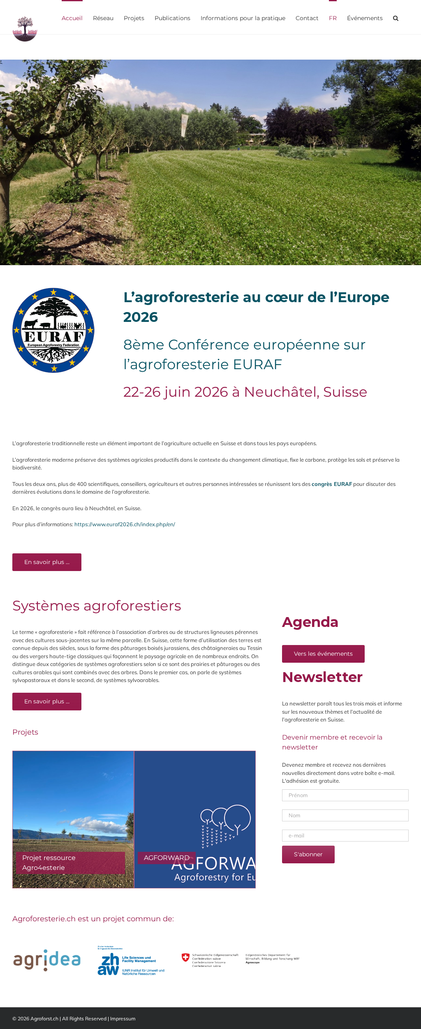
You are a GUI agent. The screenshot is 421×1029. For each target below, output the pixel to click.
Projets (25, 732)
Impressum (123, 1018)
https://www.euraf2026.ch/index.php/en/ (124, 524)
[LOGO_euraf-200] (53, 290)
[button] (395, 17)
